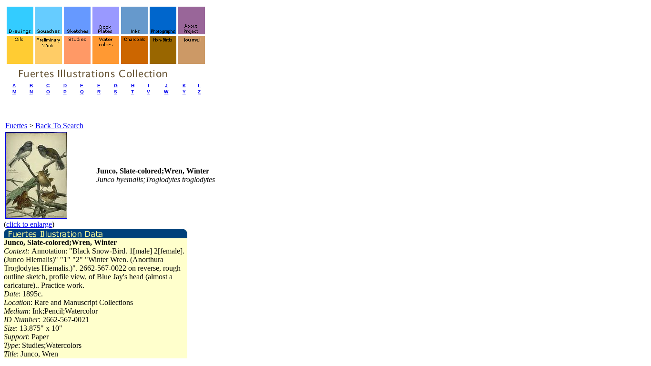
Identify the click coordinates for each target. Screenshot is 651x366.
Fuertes (16, 126)
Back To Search (59, 126)
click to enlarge (29, 224)
